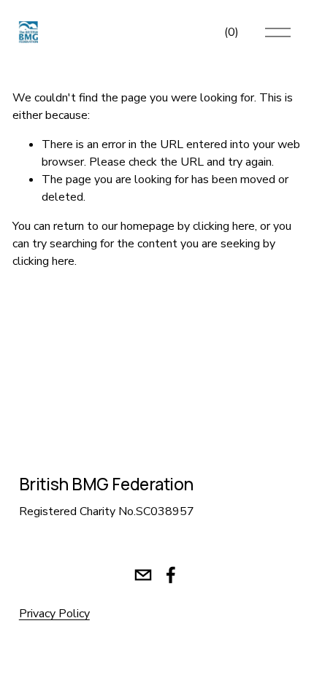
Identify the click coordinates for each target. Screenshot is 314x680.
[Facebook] (171, 575)
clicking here (224, 226)
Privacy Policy (54, 614)
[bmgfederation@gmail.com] (143, 575)
